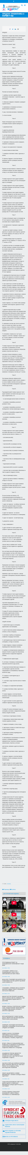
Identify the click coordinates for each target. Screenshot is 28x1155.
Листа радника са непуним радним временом (13, 1131)
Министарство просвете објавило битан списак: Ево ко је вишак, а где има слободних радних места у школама (13, 998)
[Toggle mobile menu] (25, 5)
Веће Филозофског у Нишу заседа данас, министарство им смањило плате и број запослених (13, 1018)
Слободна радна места (11, 1120)
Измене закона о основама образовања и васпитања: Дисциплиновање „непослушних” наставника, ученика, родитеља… (12, 1035)
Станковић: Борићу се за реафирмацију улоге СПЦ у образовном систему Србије (11, 972)
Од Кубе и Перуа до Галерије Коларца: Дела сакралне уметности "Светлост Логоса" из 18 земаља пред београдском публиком (13, 1065)
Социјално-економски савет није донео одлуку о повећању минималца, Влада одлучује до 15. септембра (13, 1084)
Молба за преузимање (11, 1136)
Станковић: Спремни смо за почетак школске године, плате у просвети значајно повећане (13, 989)
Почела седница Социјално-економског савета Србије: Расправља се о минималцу (11, 1093)
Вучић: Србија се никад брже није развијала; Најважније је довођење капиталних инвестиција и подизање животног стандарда (13, 1045)
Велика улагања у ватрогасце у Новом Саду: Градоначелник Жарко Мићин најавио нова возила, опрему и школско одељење (13, 1008)
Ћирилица (6, 889)
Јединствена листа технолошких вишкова (14, 1125)
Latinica (13, 889)
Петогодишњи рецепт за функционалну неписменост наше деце (13, 964)
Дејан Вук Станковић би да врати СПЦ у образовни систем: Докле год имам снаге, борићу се (13, 981)
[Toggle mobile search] (22, 5)
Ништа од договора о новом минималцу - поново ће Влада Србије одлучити (13, 1074)
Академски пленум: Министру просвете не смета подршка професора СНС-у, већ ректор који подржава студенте (12, 1055)
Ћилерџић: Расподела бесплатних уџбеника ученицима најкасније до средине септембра (13, 1026)
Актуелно (9, 883)
